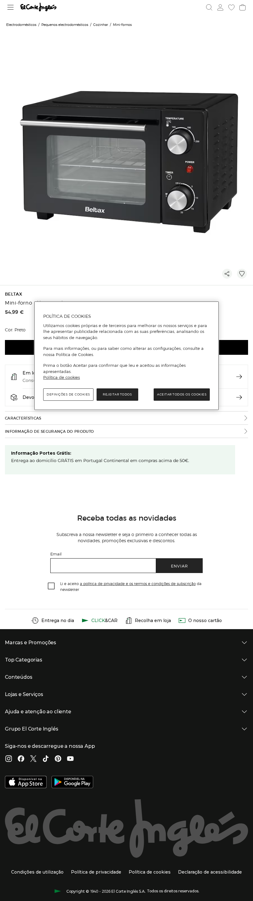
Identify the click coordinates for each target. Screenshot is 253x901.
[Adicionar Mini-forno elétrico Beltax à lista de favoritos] (242, 274)
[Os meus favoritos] (231, 7)
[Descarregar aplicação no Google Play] (72, 782)
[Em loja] (239, 376)
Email (56, 554)
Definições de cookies (68, 394)
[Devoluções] (239, 397)
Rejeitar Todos (117, 394)
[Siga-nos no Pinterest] (58, 759)
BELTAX (13, 294)
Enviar (179, 566)
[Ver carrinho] (242, 7)
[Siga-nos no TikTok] (45, 759)
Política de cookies (61, 377)
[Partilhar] (227, 274)
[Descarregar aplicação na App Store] (26, 782)
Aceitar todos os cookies (181, 394)
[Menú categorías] (10, 7)
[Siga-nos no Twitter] (33, 759)
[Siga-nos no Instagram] (8, 759)
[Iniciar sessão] (220, 7)
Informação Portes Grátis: (41, 453)
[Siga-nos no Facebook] (21, 759)
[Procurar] (209, 7)
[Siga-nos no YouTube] (70, 759)
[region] (126, 355)
